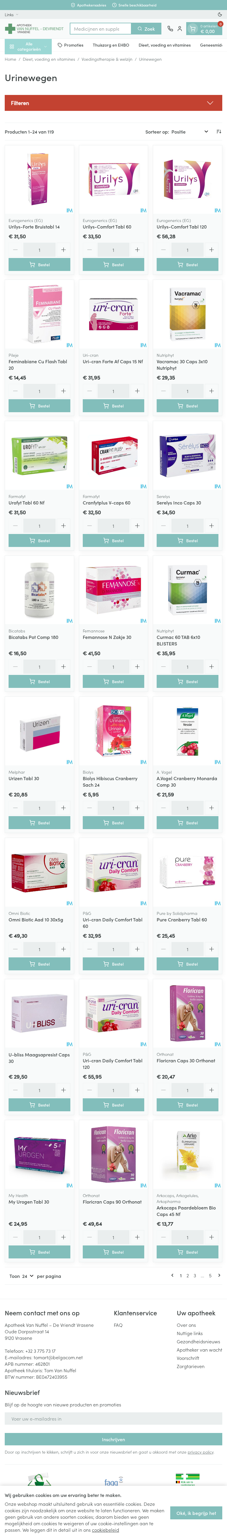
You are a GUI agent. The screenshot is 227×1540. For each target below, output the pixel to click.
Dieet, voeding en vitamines (165, 45)
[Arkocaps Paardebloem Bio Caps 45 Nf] (187, 1154)
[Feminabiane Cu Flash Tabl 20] (39, 314)
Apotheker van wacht (199, 1349)
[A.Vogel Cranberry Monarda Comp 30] (187, 731)
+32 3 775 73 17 (40, 1350)
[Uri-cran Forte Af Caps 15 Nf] (113, 314)
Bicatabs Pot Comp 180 (33, 637)
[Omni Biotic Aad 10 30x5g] (39, 872)
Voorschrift (188, 1358)
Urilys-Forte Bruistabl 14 (34, 226)
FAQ (118, 1325)
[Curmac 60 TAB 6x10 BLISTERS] (187, 590)
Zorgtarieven (191, 1366)
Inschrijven (113, 1439)
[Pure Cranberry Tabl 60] (187, 872)
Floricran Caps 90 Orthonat (112, 1201)
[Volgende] (218, 1275)
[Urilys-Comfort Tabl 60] (113, 179)
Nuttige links (190, 1333)
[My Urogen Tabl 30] (39, 1154)
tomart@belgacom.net (58, 1357)
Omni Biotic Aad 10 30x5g (36, 919)
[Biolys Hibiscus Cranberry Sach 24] (113, 731)
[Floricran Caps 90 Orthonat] (113, 1154)
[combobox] (101, 28)
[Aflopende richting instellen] (218, 131)
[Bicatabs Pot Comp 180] (39, 590)
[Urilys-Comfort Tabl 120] (187, 179)
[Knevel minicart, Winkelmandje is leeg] (192, 28)
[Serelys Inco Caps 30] (187, 455)
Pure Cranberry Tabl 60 (182, 919)
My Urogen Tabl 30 (29, 1201)
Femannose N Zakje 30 (107, 637)
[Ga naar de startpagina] (34, 29)
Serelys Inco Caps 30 (179, 502)
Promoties (73, 45)
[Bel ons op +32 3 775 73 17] (170, 29)
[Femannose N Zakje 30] (113, 590)
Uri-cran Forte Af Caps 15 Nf (113, 361)
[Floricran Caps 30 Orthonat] (187, 1013)
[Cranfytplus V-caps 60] (113, 455)
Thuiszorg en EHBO (111, 45)
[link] (173, 1275)
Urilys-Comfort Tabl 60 (107, 226)
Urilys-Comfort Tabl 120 (182, 226)
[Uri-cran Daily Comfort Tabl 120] (113, 1013)
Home (10, 59)
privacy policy (200, 1452)
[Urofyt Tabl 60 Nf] (39, 455)
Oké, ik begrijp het (196, 1513)
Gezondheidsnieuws (198, 1341)
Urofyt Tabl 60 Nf (26, 502)
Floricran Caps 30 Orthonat (186, 1060)
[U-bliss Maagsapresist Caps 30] (39, 1013)
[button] (113, 103)
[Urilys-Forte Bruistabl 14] (39, 179)
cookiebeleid (105, 1529)
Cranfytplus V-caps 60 (106, 502)
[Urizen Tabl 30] (39, 731)
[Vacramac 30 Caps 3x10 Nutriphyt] (187, 314)
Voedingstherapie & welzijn (107, 59)
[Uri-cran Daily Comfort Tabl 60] (113, 872)
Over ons (186, 1325)
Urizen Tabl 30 (24, 778)
